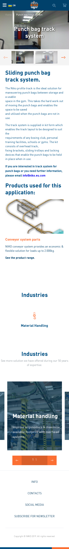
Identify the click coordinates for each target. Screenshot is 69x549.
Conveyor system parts (22, 239)
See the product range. (20, 257)
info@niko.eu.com (34, 175)
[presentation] (6, 57)
